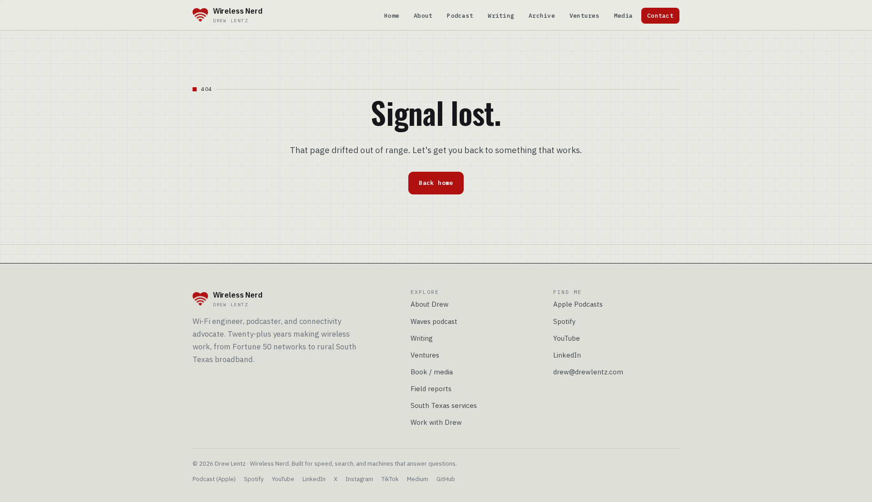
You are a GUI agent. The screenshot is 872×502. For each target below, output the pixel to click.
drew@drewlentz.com (588, 372)
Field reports (431, 388)
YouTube (566, 338)
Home (391, 16)
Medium (417, 479)
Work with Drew (436, 422)
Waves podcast (434, 321)
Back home (436, 183)
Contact (660, 16)
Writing (501, 16)
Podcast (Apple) (214, 479)
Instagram (359, 479)
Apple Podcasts (578, 304)
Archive (542, 16)
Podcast (460, 16)
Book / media (432, 372)
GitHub (445, 479)
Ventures (585, 16)
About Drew (430, 304)
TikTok (390, 479)
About (423, 16)
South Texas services (444, 405)
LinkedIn (567, 355)
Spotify (564, 321)
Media (623, 16)
